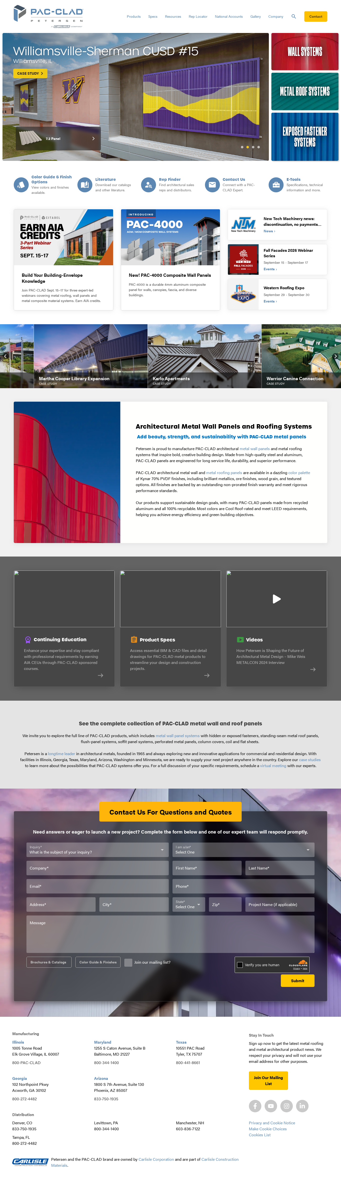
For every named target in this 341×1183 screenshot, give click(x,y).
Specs (153, 16)
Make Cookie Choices (268, 1129)
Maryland (102, 1042)
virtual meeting (273, 765)
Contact (315, 16)
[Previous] (5, 356)
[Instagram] (286, 1106)
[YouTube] (271, 1106)
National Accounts (229, 16)
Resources (173, 16)
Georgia (19, 1078)
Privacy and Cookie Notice (272, 1123)
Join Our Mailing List (268, 1080)
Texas (181, 1042)
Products (134, 16)
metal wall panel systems (178, 735)
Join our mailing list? (152, 962)
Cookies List (260, 1135)
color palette (299, 472)
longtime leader (61, 753)
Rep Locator (198, 16)
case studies (310, 759)
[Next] (335, 356)
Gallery (255, 16)
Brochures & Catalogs (48, 961)
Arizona (101, 1078)
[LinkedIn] (302, 1106)
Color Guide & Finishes (98, 961)
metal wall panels (255, 448)
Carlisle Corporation (156, 1159)
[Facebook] (255, 1106)
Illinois (18, 1042)
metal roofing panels (224, 472)
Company (275, 16)
